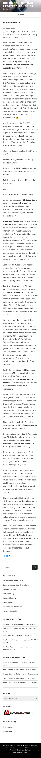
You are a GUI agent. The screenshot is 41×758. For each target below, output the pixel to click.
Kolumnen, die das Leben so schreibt (18, 5)
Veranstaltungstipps (10, 611)
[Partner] (19, 715)
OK (11, 755)
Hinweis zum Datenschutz (22, 755)
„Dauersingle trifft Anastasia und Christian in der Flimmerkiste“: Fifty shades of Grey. (20, 34)
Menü (22, 15)
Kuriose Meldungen (10, 598)
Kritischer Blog (8, 594)
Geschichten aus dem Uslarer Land (16, 585)
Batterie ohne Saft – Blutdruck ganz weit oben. (20, 624)
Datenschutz (8, 731)
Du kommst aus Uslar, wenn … (27, 670)
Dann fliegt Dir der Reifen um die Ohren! (17, 636)
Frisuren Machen (9, 663)
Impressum (7, 727)
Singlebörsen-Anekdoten (12, 607)
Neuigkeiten (7, 602)
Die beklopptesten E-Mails (13, 581)
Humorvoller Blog (9, 589)
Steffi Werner (8, 670)
